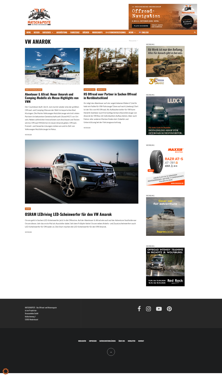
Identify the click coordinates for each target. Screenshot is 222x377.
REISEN (36, 32)
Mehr (131, 32)
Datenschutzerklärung (107, 341)
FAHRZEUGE (75, 32)
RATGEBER (47, 32)
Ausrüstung (89, 89)
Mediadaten (82, 341)
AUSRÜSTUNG (61, 32)
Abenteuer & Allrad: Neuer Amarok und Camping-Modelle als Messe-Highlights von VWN (51, 97)
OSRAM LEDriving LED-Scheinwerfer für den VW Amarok (68, 214)
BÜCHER (86, 32)
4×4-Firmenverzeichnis (116, 32)
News (28, 209)
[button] (5, 371)
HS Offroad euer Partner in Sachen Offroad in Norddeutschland (110, 96)
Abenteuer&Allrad (33, 90)
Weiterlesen (28, 135)
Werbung (101, 89)
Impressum (92, 341)
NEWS (28, 32)
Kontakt (141, 341)
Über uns (122, 341)
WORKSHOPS (97, 32)
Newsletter (131, 341)
